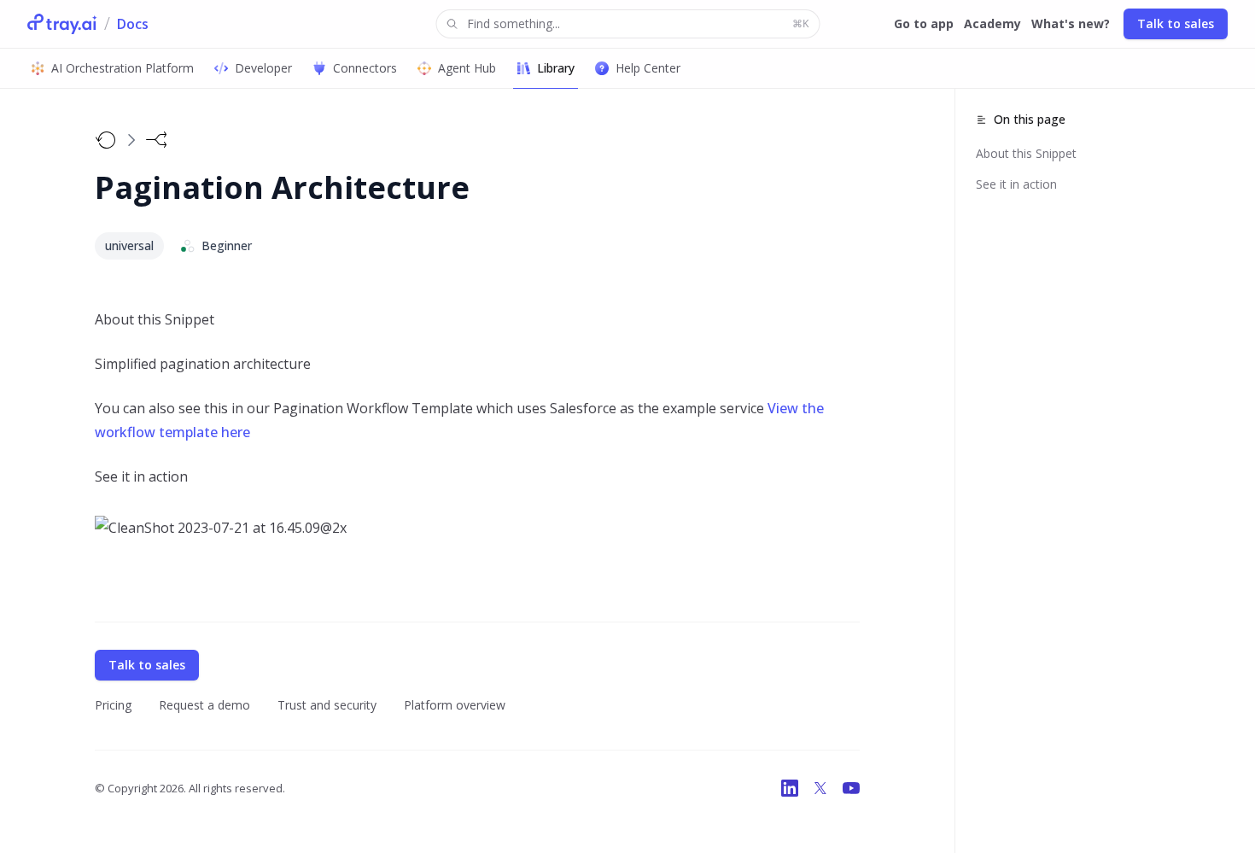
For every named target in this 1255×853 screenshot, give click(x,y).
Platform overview (454, 705)
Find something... (637, 23)
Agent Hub (467, 68)
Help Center (648, 68)
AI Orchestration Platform (122, 68)
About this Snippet (1026, 153)
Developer (263, 68)
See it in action (1016, 184)
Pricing (113, 705)
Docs (133, 24)
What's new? (1070, 23)
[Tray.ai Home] (62, 24)
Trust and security (326, 705)
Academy (992, 23)
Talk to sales (1175, 23)
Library (556, 68)
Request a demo (204, 705)
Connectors (365, 68)
